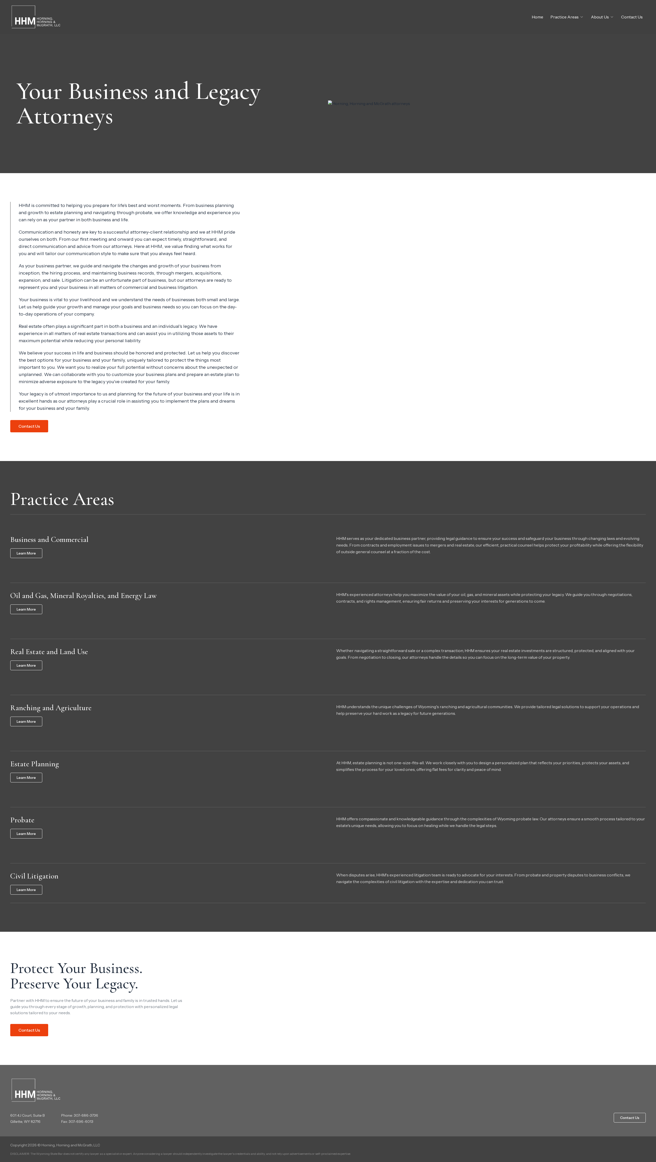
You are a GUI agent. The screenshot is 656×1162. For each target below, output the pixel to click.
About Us (600, 16)
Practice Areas (564, 16)
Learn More (26, 553)
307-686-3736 (86, 1115)
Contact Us (632, 16)
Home (537, 16)
